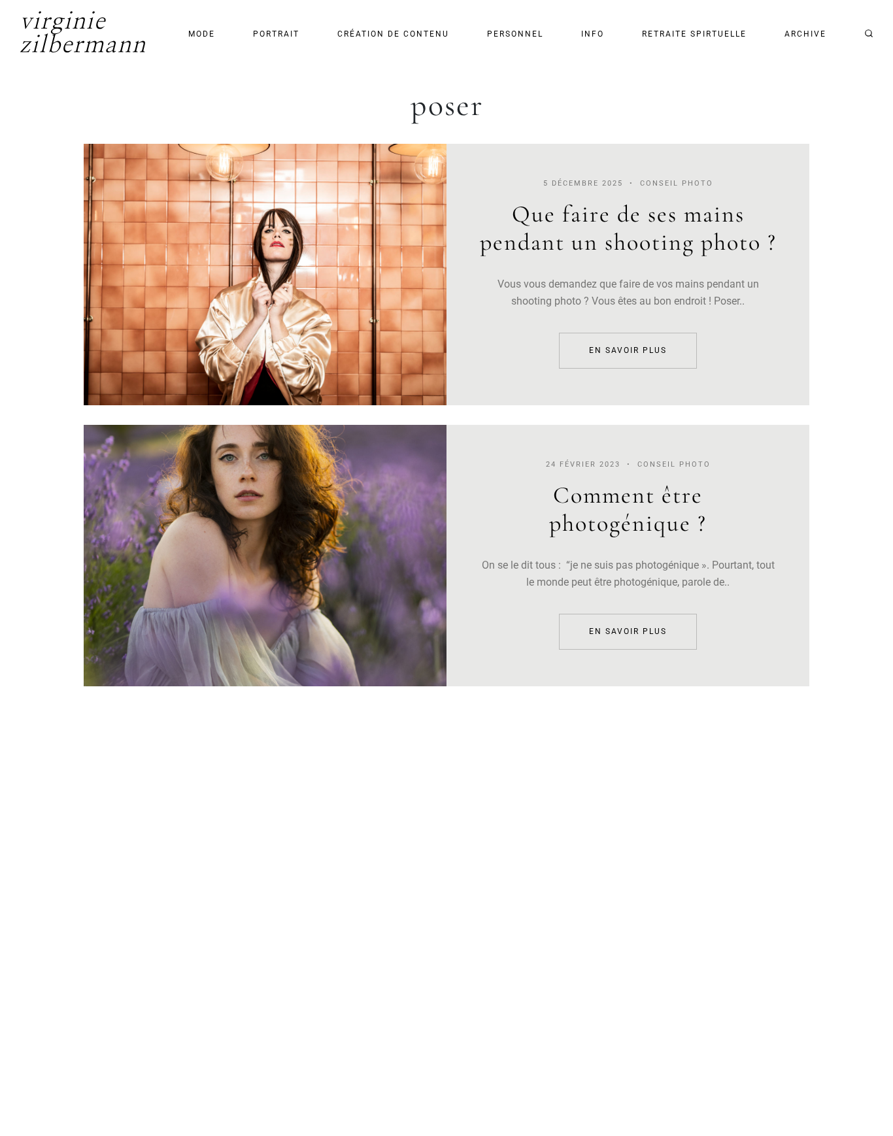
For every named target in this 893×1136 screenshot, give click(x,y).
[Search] (868, 33)
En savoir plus (265, 274)
